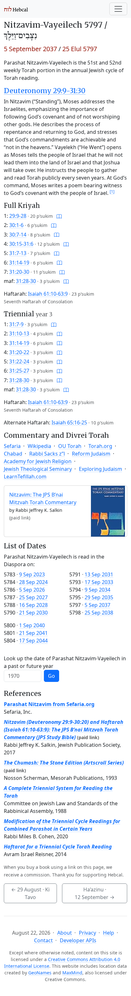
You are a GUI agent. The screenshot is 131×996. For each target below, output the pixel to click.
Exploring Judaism (100, 468)
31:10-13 (19, 333)
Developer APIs (78, 940)
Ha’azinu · (94, 893)
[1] (112, 191)
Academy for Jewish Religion (38, 461)
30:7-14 (17, 234)
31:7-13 (17, 253)
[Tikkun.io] (59, 215)
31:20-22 (19, 352)
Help (108, 932)
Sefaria (12, 446)
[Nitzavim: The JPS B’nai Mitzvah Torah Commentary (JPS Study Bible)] (108, 510)
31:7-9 (16, 324)
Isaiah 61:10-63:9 (48, 293)
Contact (43, 940)
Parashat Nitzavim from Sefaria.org (49, 704)
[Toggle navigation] (118, 9)
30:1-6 (16, 225)
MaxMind (72, 973)
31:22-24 (19, 361)
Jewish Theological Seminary (38, 468)
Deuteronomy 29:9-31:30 (45, 90)
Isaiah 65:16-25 (69, 422)
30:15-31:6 (21, 243)
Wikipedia (39, 446)
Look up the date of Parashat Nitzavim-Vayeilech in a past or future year (65, 662)
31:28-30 (26, 281)
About (64, 932)
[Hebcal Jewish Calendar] (16, 9)
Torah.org (100, 446)
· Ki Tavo (30, 893)
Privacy (87, 932)
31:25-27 (19, 370)
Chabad (13, 453)
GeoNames (40, 973)
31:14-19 (19, 262)
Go (51, 675)
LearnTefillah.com (25, 476)
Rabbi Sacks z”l (47, 453)
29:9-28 (17, 215)
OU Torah (69, 446)
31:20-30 (19, 271)
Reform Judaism (91, 453)
